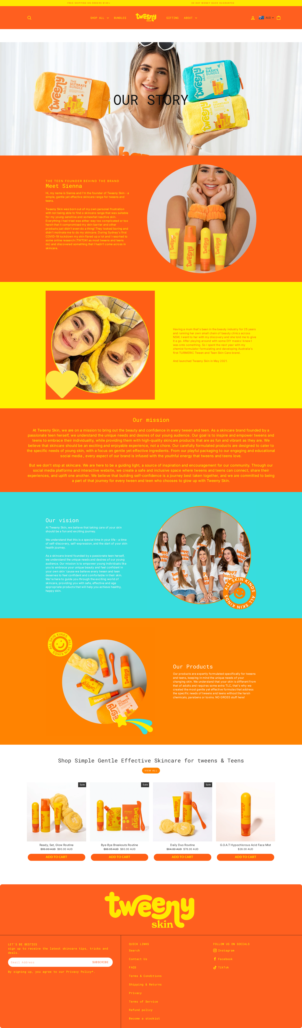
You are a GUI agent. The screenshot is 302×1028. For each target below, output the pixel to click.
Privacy (135, 993)
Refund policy (141, 1010)
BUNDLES (120, 18)
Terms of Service (143, 1001)
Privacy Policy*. (80, 971)
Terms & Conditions (145, 976)
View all (151, 770)
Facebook (225, 959)
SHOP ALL (98, 18)
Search (134, 950)
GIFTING (172, 18)
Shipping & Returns (145, 984)
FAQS (132, 967)
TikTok (223, 967)
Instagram (226, 950)
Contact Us (138, 959)
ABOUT (189, 18)
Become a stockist (144, 1018)
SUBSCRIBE (100, 962)
